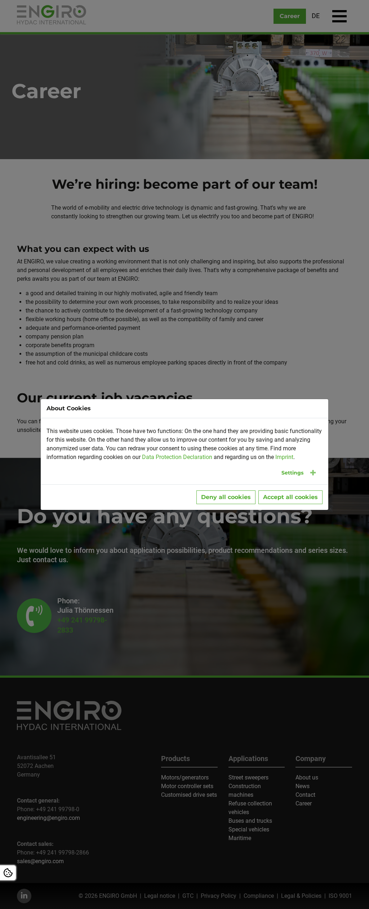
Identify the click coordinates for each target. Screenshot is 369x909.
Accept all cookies (290, 497)
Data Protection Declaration (177, 457)
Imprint (284, 457)
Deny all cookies (226, 497)
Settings (292, 472)
